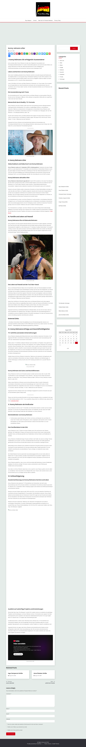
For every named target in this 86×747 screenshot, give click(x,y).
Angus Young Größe (63, 202)
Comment (8, 693)
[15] (12, 400)
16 (76, 338)
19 (65, 340)
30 (76, 342)
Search (74, 48)
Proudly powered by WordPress (34, 743)
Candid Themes (55, 743)
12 (65, 338)
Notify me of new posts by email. (15, 730)
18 (62, 340)
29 (73, 342)
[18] (18, 400)
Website (8, 719)
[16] (14, 400)
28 (71, 342)
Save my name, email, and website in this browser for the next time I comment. (25, 724)
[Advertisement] (43, 32)
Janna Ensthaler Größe (64, 314)
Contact (35, 20)
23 (76, 340)
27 (68, 342)
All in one (62, 60)
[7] (50, 211)
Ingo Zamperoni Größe (15, 673)
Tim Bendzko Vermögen (64, 303)
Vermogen (62, 79)
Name (8, 708)
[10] (10, 213)
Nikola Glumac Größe (63, 311)
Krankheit (62, 74)
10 (60, 338)
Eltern (61, 65)
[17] (16, 400)
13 (68, 338)
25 (62, 342)
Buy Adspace (28, 20)
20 (68, 340)
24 (60, 342)
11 (62, 338)
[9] (8, 213)
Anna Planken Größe (40, 673)
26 (65, 342)
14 (71, 338)
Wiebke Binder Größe (63, 307)
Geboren (62, 69)
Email (7, 714)
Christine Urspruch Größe (64, 198)
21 (71, 340)
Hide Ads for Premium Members (45, 20)
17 (60, 340)
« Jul (68, 348)
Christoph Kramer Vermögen (65, 194)
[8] (52, 211)
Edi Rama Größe (62, 205)
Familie (61, 67)
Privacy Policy (57, 20)
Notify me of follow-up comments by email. (17, 727)
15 (73, 338)
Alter (61, 62)
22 (73, 340)
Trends (61, 76)
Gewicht (62, 72)
